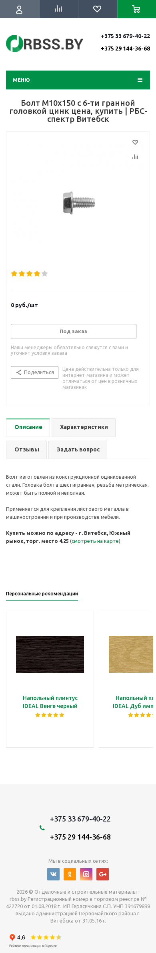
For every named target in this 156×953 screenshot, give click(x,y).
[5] (45, 274)
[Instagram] (86, 874)
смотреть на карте (95, 541)
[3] (30, 274)
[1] (14, 274)
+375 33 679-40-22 (125, 42)
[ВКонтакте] (53, 874)
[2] (22, 274)
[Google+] (102, 874)
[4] (37, 274)
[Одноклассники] (70, 874)
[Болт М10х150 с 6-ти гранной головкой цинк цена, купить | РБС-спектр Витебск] (78, 194)
